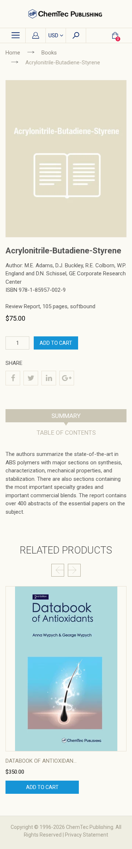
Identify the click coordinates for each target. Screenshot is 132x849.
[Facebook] (13, 378)
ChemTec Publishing (89, 827)
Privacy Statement (86, 835)
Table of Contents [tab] (66, 432)
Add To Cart (56, 343)
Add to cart (42, 787)
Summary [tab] (66, 415)
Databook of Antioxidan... (41, 761)
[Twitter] (30, 378)
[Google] (66, 378)
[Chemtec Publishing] (66, 14)
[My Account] (35, 36)
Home (13, 52)
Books (49, 52)
